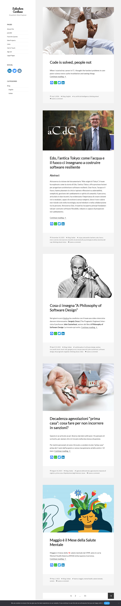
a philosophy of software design (85, 347)
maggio (80, 579)
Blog (8, 86)
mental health (88, 579)
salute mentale (97, 579)
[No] (119, 603)
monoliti (70, 240)
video (81, 351)
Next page (111, 596)
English (11, 89)
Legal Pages (11, 55)
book (58, 349)
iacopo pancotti (82, 349)
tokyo (64, 242)
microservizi (63, 240)
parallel (9, 33)
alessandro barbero (89, 237)
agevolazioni (94, 471)
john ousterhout (93, 349)
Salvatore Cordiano (17, 10)
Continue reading (58, 76)
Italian (11, 93)
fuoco (101, 237)
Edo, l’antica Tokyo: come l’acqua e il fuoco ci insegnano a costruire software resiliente (77, 162)
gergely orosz (72, 349)
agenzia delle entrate (83, 471)
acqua (80, 237)
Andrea (66, 318)
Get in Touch (11, 48)
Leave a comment (57, 98)
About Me (10, 29)
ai (74, 96)
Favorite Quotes (12, 36)
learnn (76, 579)
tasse (83, 473)
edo (97, 237)
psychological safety (90, 240)
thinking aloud (94, 96)
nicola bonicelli (78, 240)
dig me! (9, 52)
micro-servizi (54, 240)
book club (64, 349)
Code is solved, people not (70, 62)
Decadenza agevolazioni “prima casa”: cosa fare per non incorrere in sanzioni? (76, 423)
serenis (52, 581)
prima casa (59, 473)
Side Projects (11, 40)
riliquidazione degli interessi (72, 473)
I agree (107, 603)
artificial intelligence (82, 96)
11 (86, 596)
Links (8, 44)
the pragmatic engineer (62, 351)
